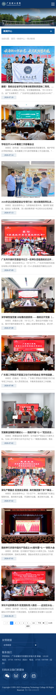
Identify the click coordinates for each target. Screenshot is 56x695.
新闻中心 (21, 39)
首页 (13, 39)
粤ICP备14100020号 (32, 690)
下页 (39, 623)
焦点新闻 (31, 39)
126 (33, 623)
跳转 (28, 626)
